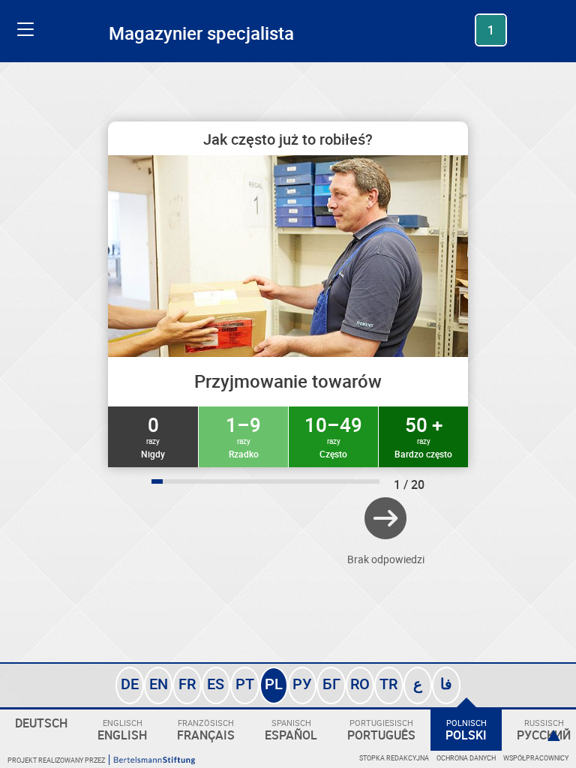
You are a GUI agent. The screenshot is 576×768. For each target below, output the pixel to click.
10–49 (333, 436)
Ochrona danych (466, 758)
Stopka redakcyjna (394, 758)
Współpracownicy (535, 758)
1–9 (243, 436)
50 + (423, 436)
